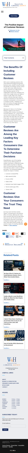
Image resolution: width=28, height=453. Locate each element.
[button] (23, 58)
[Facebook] (10, 450)
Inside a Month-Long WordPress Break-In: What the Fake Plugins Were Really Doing (13, 297)
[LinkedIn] (14, 450)
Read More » (6, 279)
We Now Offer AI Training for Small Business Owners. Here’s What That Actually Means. (12, 275)
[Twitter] (13, 450)
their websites (13, 225)
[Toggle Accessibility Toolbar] (25, 224)
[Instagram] (11, 450)
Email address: (6, 423)
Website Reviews (15, 31)
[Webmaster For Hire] (14, 5)
